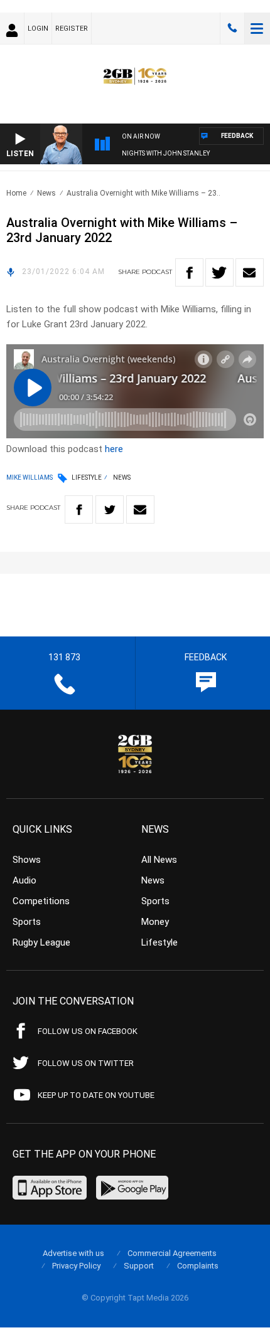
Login (38, 28)
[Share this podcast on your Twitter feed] (219, 272)
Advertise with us (73, 1253)
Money (155, 921)
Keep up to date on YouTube (96, 1095)
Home (16, 193)
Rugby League (41, 942)
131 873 (232, 28)
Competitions (41, 901)
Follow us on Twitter (86, 1063)
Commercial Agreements (172, 1253)
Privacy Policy (76, 1265)
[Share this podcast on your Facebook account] (189, 272)
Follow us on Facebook (88, 1031)
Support (139, 1265)
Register (71, 28)
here (114, 449)
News (46, 193)
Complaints (198, 1265)
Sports (27, 921)
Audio (24, 880)
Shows (27, 859)
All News (159, 859)
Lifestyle (87, 477)
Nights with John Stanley (166, 153)
